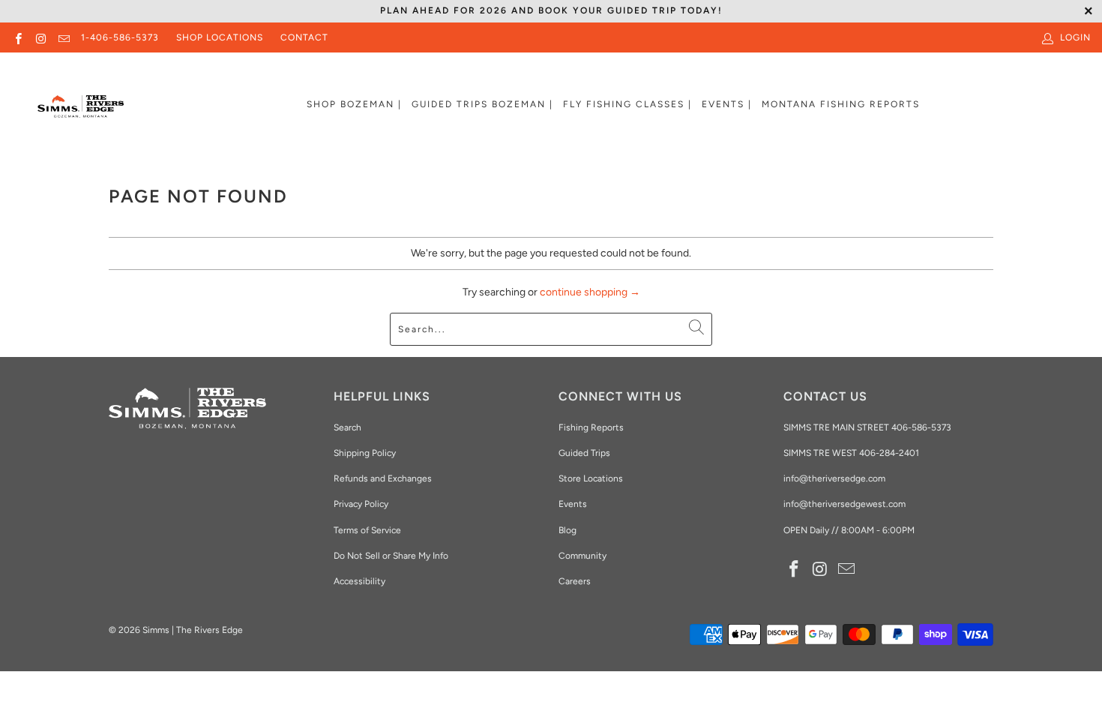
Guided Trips (584, 453)
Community (582, 555)
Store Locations (590, 478)
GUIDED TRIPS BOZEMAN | (482, 104)
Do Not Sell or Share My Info (391, 555)
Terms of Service (367, 530)
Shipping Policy (365, 453)
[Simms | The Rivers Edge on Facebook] (17, 37)
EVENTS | (727, 104)
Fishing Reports (591, 427)
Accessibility (359, 581)
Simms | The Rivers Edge (192, 630)
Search (347, 427)
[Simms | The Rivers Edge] (80, 112)
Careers (574, 581)
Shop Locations (219, 37)
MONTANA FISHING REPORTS (841, 104)
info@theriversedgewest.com (844, 504)
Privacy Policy (361, 504)
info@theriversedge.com (834, 478)
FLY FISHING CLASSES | (627, 104)
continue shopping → (590, 292)
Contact (304, 37)
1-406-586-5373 (120, 37)
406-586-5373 (920, 427)
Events (572, 504)
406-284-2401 (889, 453)
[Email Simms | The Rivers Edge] (63, 37)
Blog (567, 530)
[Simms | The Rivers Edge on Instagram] (40, 37)
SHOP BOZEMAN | (354, 104)
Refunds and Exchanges (383, 478)
